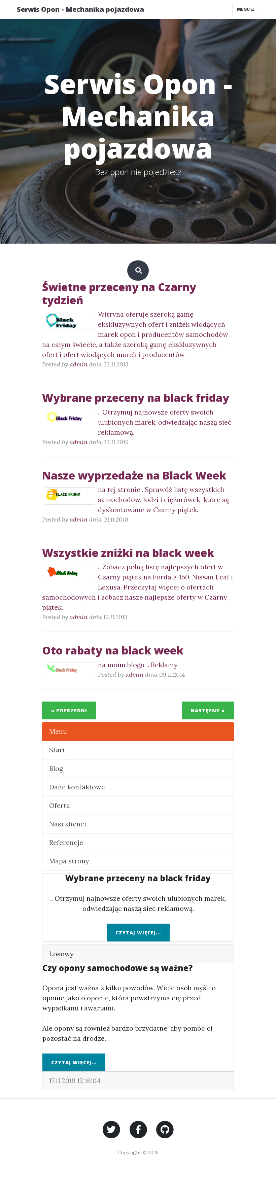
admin (79, 364)
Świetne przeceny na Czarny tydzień (119, 293)
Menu (244, 9)
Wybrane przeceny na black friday (135, 397)
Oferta (59, 805)
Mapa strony (69, 861)
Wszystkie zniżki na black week (128, 552)
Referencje (66, 842)
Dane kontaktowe (77, 787)
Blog (56, 768)
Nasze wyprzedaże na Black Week (134, 475)
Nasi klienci (67, 824)
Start (57, 750)
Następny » (208, 710)
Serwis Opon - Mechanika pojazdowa (80, 9)
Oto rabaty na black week (112, 650)
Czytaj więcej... (138, 932)
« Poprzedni (69, 710)
